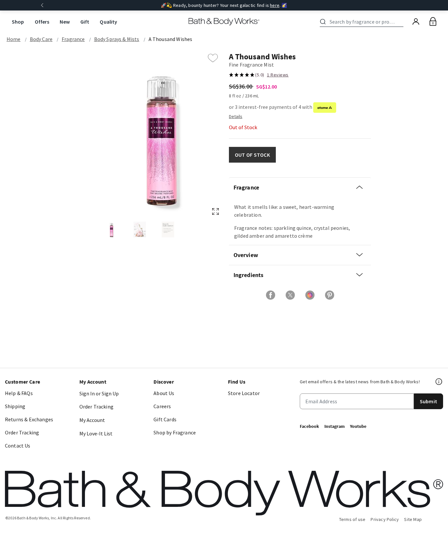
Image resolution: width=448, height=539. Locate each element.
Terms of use (352, 519)
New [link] (65, 21)
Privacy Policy (385, 519)
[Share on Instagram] (310, 295)
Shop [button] (18, 21)
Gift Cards (164, 419)
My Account (92, 420)
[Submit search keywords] (323, 21)
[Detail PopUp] (235, 116)
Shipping (15, 406)
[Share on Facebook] (271, 295)
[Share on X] (290, 295)
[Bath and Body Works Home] (224, 21)
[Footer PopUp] (439, 382)
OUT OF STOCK (252, 154)
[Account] (415, 21)
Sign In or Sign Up (99, 393)
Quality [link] (108, 21)
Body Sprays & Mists (116, 39)
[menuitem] (18, 21)
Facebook (309, 426)
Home (14, 39)
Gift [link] (85, 21)
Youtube (358, 426)
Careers (162, 406)
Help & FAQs (19, 393)
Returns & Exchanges (29, 419)
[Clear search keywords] (401, 22)
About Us (163, 393)
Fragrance (73, 39)
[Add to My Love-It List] (213, 58)
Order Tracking (22, 432)
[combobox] (362, 22)
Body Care (41, 39)
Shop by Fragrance (174, 432)
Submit (428, 401)
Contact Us (18, 445)
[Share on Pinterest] (330, 295)
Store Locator (244, 393)
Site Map (413, 519)
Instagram (334, 426)
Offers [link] (42, 21)
